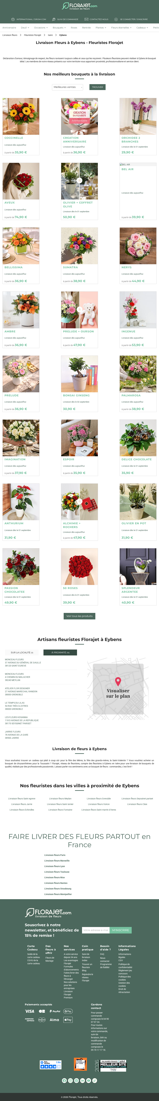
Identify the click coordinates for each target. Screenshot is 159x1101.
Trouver (97, 87)
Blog (84, 970)
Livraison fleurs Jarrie (21, 804)
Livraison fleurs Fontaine (60, 810)
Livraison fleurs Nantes (55, 883)
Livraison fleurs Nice (54, 877)
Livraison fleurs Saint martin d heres (99, 810)
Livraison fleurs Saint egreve (21, 798)
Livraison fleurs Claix (137, 804)
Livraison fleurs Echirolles (22, 810)
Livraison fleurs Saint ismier (60, 804)
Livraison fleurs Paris (54, 855)
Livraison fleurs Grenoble (99, 798)
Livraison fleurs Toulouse (56, 872)
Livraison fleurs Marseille (57, 860)
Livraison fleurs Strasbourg (57, 888)
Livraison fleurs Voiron (99, 804)
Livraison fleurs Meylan (60, 798)
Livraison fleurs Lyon (54, 866)
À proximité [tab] (60, 652)
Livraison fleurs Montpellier (58, 894)
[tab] (10, 27)
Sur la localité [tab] (21, 652)
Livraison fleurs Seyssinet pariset (137, 798)
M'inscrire (120, 930)
